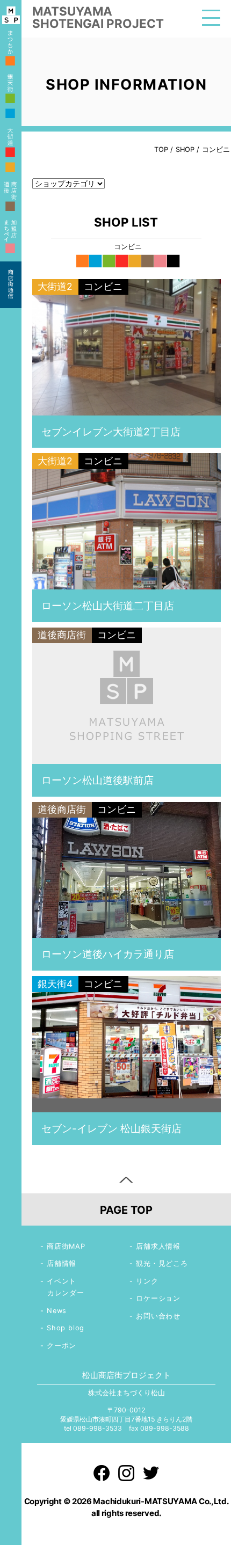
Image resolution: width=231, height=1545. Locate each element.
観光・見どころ (162, 1263)
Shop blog (65, 1328)
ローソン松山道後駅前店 (97, 780)
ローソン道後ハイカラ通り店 (107, 954)
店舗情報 (61, 1263)
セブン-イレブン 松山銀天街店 (111, 1128)
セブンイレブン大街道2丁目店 (111, 431)
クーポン (61, 1346)
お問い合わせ (158, 1316)
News (57, 1311)
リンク (147, 1281)
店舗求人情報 (158, 1246)
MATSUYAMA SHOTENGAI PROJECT (98, 17)
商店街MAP (66, 1246)
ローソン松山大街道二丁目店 (107, 605)
